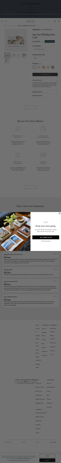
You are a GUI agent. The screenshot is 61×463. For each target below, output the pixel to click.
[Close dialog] (60, 213)
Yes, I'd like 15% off (46, 237)
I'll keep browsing (45, 241)
